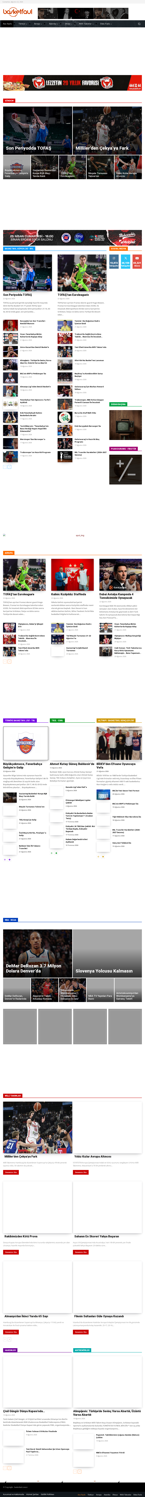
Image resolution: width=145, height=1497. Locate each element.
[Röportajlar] (20, 1026)
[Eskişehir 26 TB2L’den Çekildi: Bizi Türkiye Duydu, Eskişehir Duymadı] (56, 830)
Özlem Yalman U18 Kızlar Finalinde (41, 1431)
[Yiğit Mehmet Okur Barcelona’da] (103, 821)
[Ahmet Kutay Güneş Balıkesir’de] (72, 743)
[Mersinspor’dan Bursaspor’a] (10, 443)
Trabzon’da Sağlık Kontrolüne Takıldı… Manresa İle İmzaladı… (31, 638)
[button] (139, 24)
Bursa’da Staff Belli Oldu (85, 413)
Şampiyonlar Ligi (103, 553)
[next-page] (9, 467)
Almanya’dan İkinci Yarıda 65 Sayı (26, 1316)
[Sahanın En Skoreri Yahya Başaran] (107, 1207)
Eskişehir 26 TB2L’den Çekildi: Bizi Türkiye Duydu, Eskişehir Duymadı (80, 828)
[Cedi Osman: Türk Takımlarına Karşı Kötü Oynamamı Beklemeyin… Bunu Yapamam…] (105, 651)
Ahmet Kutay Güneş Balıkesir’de (72, 764)
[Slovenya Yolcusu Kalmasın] (107, 953)
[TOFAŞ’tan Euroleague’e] (72, 167)
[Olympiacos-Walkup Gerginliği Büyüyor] (105, 639)
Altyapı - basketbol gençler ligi (116, 720)
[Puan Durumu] (125, 469)
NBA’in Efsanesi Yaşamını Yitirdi (110, 1453)
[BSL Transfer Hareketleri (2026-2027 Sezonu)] (65, 456)
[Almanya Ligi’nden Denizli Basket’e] (10, 391)
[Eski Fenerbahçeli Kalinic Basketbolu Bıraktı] (10, 417)
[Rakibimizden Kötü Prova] (37, 1207)
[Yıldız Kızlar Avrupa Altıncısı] (128, 167)
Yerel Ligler (136, 553)
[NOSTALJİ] (55, 1026)
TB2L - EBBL (57, 720)
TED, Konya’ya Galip (27, 820)
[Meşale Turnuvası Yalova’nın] (100, 167)
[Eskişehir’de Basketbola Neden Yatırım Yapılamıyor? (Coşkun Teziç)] (56, 817)
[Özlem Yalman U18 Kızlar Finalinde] (13, 1438)
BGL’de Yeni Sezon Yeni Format (125, 791)
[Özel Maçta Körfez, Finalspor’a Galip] (10, 837)
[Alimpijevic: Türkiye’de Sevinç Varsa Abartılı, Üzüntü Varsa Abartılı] (10, 364)
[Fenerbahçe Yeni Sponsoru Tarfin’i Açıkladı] (10, 404)
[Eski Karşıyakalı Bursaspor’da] (65, 430)
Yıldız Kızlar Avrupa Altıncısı (92, 1156)
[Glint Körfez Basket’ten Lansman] (65, 364)
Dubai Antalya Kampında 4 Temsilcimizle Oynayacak (116, 596)
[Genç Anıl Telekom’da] (103, 847)
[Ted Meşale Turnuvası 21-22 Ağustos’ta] (57, 639)
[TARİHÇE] (125, 1026)
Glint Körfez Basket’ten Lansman (89, 360)
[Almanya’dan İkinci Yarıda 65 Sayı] (37, 1287)
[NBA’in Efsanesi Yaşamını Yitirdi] (83, 1459)
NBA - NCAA (10, 920)
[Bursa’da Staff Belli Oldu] (65, 417)
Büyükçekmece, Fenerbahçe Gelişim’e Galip (22, 765)
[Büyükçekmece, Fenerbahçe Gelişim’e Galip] (16, 167)
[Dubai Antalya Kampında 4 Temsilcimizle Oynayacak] (120, 575)
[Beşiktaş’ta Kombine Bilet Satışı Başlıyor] (65, 377)
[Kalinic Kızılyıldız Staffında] (72, 575)
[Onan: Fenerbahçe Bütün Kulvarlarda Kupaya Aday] (10, 338)
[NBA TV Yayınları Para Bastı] (100, 990)
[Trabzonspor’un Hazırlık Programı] (10, 456)
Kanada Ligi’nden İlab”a (76, 787)
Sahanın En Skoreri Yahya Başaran (96, 1236)
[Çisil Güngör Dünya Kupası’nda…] (37, 1382)
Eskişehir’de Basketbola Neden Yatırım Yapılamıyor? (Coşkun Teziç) (79, 815)
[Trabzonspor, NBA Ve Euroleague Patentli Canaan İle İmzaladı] (65, 404)
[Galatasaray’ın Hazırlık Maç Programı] (65, 443)
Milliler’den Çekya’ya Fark (21, 1156)
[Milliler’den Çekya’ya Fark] (107, 131)
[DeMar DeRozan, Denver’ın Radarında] (16, 990)
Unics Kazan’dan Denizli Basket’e (34, 347)
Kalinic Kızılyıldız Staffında (68, 594)
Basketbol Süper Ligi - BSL (19, 249)
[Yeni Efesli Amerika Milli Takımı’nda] (65, 351)
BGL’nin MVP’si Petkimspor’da (33, 374)
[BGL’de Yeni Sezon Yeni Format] (103, 795)
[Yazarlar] (90, 1026)
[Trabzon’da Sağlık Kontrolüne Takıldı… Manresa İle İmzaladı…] (65, 338)
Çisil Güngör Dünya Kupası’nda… (24, 1411)
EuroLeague (72, 553)
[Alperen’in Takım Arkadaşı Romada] (44, 990)
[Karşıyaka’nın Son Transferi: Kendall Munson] (10, 325)
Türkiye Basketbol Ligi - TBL (20, 720)
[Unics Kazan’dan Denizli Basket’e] (10, 351)
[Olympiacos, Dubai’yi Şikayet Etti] (9, 627)
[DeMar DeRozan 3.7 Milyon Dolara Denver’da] (37, 953)
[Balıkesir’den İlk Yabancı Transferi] (10, 850)
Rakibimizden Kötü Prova (21, 1236)
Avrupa (9, 553)
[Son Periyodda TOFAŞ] (37, 131)
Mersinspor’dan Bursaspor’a (32, 439)
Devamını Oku (11, 1172)
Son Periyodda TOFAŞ (17, 295)
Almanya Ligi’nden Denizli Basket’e (35, 387)
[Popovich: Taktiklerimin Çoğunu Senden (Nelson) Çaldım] (83, 1441)
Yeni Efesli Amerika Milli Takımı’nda (90, 347)
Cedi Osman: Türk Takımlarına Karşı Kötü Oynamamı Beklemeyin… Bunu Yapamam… (128, 650)
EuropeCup (121, 553)
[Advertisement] (72, 51)
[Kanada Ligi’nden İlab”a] (56, 791)
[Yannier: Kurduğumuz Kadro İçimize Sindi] (65, 325)
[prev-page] (5, 467)
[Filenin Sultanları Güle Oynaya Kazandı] (107, 1287)
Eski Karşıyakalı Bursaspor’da (88, 426)
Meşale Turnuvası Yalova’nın (31, 807)
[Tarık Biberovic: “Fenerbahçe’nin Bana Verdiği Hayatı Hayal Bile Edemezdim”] (10, 430)
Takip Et (114, 256)
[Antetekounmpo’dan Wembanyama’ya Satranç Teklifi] (128, 990)
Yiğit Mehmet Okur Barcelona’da (126, 817)
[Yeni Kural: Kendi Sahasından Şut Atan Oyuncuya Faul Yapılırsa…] (13, 1455)
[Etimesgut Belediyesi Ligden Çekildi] (56, 804)
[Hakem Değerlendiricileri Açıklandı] (56, 843)
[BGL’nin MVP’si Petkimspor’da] (10, 377)
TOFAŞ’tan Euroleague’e (73, 295)
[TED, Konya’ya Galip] (10, 824)
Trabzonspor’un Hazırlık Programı (35, 452)
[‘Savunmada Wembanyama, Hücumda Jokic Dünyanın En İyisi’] (72, 990)
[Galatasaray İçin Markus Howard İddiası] (65, 391)
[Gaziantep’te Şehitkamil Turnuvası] (57, 651)
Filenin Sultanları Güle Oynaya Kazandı (99, 1316)
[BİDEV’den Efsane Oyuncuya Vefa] (119, 743)
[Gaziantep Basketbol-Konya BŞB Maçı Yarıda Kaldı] (44, 167)
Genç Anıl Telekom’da (121, 843)
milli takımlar (13, 1096)
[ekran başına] (125, 425)
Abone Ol (137, 256)
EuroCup (87, 553)
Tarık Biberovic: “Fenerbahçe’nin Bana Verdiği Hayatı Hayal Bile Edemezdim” (34, 428)
